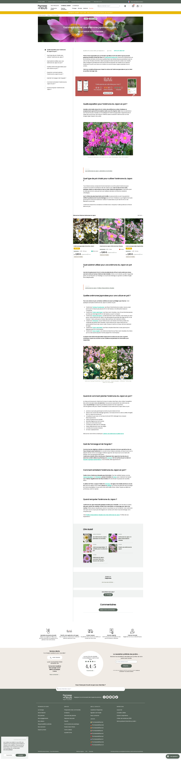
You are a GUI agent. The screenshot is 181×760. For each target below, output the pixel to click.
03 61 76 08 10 (56, 657)
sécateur (107, 484)
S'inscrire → (126, 666)
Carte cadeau (68, 730)
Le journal (119, 710)
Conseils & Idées (121, 713)
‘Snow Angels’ (96, 331)
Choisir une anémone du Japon (125, 548)
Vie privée (91, 751)
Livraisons (67, 713)
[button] (125, 6)
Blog (49, 15)
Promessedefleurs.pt (98, 736)
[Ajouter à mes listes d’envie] (96, 221)
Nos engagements (43, 718)
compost (109, 458)
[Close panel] (27, 737)
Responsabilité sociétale (44, 724)
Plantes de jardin (54, 9)
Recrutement (41, 727)
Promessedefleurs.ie (97, 722)
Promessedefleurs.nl (97, 739)
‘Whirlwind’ (95, 321)
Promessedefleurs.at (97, 733)
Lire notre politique (8, 749)
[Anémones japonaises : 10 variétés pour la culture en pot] (87, 548)
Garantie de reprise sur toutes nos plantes (81, 1)
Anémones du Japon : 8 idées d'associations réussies (99, 288)
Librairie (80, 8)
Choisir (86, 18)
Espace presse (42, 730)
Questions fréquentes (96, 710)
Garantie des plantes (70, 715)
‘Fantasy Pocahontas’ (98, 307)
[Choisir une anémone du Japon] (113, 548)
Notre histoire (41, 713)
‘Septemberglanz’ (88, 477)
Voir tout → (140, 215)
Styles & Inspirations (122, 715)
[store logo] (42, 7)
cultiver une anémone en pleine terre (113, 433)
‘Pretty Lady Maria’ (97, 327)
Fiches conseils (55, 15)
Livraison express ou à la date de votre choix (58, 1)
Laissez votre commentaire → (108, 610)
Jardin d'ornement (97, 534)
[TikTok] (117, 697)
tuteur (115, 477)
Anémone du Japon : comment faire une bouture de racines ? (98, 559)
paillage (109, 485)
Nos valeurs (41, 721)
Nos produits (55, 5)
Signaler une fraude (95, 713)
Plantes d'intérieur (64, 9)
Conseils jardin (65, 5)
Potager (74, 8)
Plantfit (66, 721)
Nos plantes (41, 715)
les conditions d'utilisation (129, 671)
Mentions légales (80, 751)
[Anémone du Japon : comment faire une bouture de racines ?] (87, 558)
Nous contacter (94, 715)
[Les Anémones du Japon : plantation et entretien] (87, 538)
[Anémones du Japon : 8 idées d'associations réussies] (113, 538)
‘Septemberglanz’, (97, 315)
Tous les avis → (90, 670)
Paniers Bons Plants (69, 727)
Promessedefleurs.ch (98, 745)
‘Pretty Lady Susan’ (97, 312)
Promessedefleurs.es (98, 728)
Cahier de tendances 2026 (124, 718)
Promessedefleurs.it (97, 730)
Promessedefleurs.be (98, 742)
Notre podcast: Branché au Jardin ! (126, 721)
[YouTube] (113, 697)
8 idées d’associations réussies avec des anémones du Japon (103, 515)
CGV (86, 751)
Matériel (85, 8)
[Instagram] (104, 697)
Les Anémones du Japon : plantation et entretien (98, 171)
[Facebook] (107, 697)
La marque (75, 5)
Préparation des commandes (72, 710)
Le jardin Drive (68, 732)
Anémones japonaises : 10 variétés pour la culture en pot (100, 548)
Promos (91, 8)
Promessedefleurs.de (98, 725)
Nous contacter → (55, 674)
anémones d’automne (111, 57)
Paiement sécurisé (69, 718)
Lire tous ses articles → (108, 582)
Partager (109, 595)
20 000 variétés (41, 1)
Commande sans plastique (71, 724)
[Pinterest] (110, 697)
